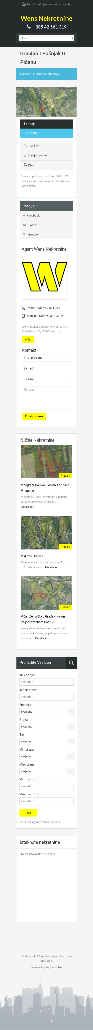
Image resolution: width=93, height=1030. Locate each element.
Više (27, 339)
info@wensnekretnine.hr (54, 4)
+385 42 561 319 (50, 27)
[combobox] (46, 711)
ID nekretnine (28, 690)
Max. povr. (29, 794)
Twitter (32, 225)
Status (24, 719)
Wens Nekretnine (46, 18)
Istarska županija (47, 74)
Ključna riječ (27, 675)
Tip (21, 734)
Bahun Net (56, 967)
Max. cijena (27, 764)
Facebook (33, 215)
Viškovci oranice (32, 556)
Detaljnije (26, 506)
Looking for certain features (42, 822)
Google (33, 234)
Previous (20, 102)
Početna (25, 74)
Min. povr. (28, 779)
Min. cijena (26, 749)
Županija (25, 705)
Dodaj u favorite (37, 155)
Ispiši (31, 165)
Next (73, 102)
